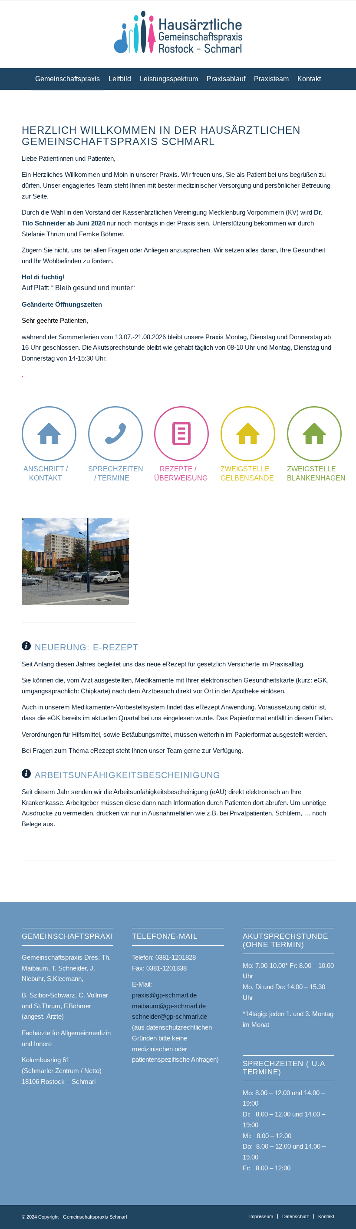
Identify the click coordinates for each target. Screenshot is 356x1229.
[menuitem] (67, 79)
